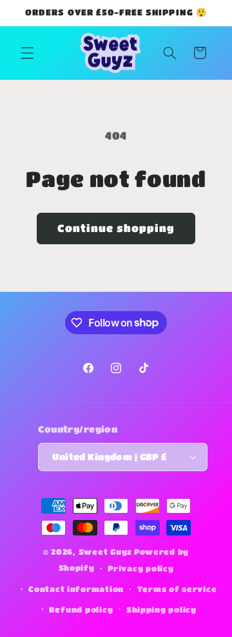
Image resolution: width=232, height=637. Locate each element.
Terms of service (177, 589)
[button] (27, 52)
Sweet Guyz (105, 552)
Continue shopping (116, 228)
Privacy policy (140, 568)
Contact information (76, 589)
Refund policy (81, 610)
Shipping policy (161, 610)
